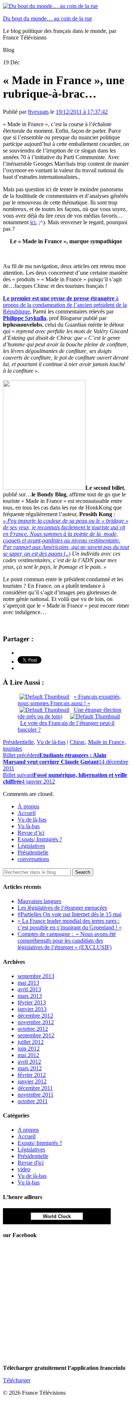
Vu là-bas (29, 826)
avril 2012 (29, 1062)
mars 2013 (30, 996)
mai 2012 (28, 1055)
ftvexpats (38, 112)
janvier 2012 (32, 1081)
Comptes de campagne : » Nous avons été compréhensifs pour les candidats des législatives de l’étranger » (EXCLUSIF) (67, 940)
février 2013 (32, 1002)
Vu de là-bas (51, 742)
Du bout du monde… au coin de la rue (47, 18)
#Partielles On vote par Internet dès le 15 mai (69, 914)
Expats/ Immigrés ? (40, 839)
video (24, 1169)
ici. (33, 222)
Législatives (31, 846)
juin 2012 (29, 1048)
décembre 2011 (35, 1088)
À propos (28, 806)
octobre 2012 (33, 1029)
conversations (33, 859)
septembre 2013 (36, 976)
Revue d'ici (31, 1163)
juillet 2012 (31, 1042)
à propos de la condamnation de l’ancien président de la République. (65, 305)
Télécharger (16, 1380)
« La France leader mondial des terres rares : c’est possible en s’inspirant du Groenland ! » (70, 924)
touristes (12, 748)
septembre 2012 (36, 1035)
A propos (28, 1130)
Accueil (27, 813)
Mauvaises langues (39, 901)
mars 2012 (30, 1068)
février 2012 (32, 1075)
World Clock (57, 1216)
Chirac (77, 742)
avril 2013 (29, 989)
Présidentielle (18, 742)
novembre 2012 (36, 1022)
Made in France (106, 742)
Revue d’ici (31, 833)
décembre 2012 (35, 1015)
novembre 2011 (36, 1095)
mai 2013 (28, 983)
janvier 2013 (32, 1009)
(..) (66, 537)
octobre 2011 (33, 1101)
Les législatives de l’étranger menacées (62, 908)
